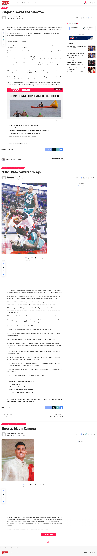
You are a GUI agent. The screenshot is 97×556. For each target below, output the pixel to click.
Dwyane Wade (36, 399)
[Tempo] (6, 3)
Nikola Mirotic (17, 401)
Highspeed (12, 424)
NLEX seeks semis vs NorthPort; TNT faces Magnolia (23, 125)
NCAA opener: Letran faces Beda (18, 387)
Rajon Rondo (25, 401)
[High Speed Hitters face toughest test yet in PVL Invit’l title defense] (91, 63)
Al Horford (16, 399)
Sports (4, 7)
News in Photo (14, 167)
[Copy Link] (86, 18)
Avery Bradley (22, 399)
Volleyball (73, 64)
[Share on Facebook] (81, 18)
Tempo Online (10, 16)
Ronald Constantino (12, 433)
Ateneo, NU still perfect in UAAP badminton (21, 389)
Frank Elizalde (16, 143)
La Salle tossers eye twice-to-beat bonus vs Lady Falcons (24, 133)
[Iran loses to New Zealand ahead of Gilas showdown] (91, 70)
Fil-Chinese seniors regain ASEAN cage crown (21, 392)
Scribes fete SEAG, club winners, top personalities (22, 136)
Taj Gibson (31, 401)
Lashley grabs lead (14, 128)
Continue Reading (48, 534)
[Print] (88, 18)
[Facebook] (74, 28)
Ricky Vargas (24, 143)
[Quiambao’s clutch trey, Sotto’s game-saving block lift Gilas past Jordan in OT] (91, 48)
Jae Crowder (59, 399)
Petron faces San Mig (15, 384)
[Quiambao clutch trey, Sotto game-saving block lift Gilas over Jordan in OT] (91, 55)
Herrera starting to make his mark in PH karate (21, 381)
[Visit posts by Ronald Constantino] (4, 434)
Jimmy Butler (10, 401)
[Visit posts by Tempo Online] (4, 18)
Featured (5, 167)
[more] (43, 3)
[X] (88, 28)
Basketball (69, 50)
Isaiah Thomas (51, 399)
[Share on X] (84, 18)
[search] (86, 3)
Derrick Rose (30, 399)
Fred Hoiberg (44, 399)
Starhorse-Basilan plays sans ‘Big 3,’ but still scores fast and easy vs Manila (29, 130)
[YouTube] (94, 552)
